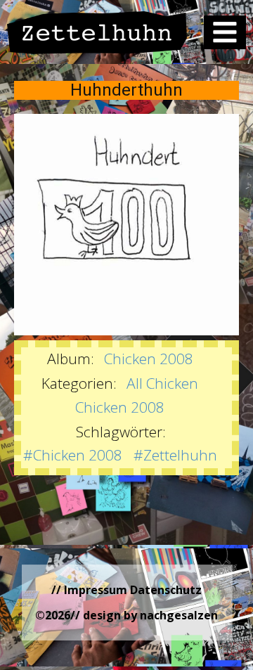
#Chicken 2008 (72, 455)
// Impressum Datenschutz (126, 590)
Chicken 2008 (148, 358)
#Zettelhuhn (175, 455)
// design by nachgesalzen (144, 615)
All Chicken (162, 383)
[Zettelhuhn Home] (97, 32)
